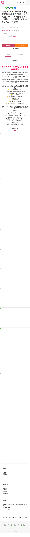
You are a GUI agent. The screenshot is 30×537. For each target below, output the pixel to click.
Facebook (5, 476)
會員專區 (5, 488)
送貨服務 (5, 490)
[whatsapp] (12, 8)
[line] (6, 8)
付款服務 (5, 492)
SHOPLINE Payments (17, 531)
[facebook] (9, 8)
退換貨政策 (6, 493)
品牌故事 (5, 472)
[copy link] (15, 8)
